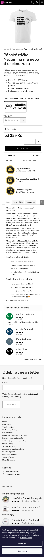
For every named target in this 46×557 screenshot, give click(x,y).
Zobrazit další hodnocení (32, 360)
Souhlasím (22, 551)
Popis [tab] (8, 202)
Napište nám (7, 424)
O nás (4, 422)
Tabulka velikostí (8, 446)
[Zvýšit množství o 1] (38, 141)
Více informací (26, 538)
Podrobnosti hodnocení (33, 49)
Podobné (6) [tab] (30, 202)
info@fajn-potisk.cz (13, 471)
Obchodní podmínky (9, 430)
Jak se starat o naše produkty (13, 449)
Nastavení (22, 543)
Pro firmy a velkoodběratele (12, 438)
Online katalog (7, 443)
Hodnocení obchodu (9, 454)
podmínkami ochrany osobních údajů (20, 395)
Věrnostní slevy (8, 457)
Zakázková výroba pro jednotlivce (14, 441)
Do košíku (24, 148)
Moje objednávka (8, 460)
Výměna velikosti (8, 427)
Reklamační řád (7, 433)
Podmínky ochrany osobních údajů (14, 435)
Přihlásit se (11, 404)
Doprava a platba (8, 452)
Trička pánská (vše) (29, 160)
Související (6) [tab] (18, 202)
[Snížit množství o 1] (27, 141)
